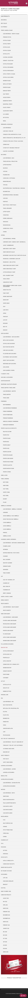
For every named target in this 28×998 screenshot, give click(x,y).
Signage (5, 826)
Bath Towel (6, 482)
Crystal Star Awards (8, 67)
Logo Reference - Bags (8, 158)
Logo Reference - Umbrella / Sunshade (12, 509)
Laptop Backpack (7, 164)
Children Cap (6, 583)
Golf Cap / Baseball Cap (9, 579)
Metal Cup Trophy (7, 84)
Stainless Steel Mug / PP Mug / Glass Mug (13, 141)
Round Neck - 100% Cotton (9, 262)
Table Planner (6, 572)
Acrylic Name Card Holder (9, 637)
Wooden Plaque (7, 80)
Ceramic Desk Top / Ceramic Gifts (11, 664)
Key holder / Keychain (6, 870)
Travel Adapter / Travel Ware (8, 387)
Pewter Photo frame (8, 461)
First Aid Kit (6, 758)
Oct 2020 (5, 938)
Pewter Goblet (6, 445)
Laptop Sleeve (6, 211)
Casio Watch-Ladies (7, 813)
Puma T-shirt (6, 293)
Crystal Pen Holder (8, 63)
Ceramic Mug (6, 144)
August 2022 (6, 898)
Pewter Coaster (7, 451)
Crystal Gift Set (7, 684)
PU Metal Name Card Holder (9, 620)
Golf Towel (6, 488)
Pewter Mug (6, 441)
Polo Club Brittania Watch (9, 802)
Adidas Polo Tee (7, 289)
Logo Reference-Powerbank (10, 408)
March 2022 (5, 908)
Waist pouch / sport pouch (9, 204)
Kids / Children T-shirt (8, 275)
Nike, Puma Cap (6, 586)
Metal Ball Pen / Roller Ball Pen (11, 708)
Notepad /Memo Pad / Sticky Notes (11, 552)
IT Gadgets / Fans (5, 373)
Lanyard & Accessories (6, 765)
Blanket (5, 498)
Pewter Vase (6, 448)
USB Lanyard (6, 367)
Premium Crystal (7, 37)
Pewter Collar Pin (7, 465)
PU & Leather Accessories (7, 644)
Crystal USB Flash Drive (9, 343)
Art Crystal (6, 117)
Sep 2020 (5, 941)
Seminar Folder (7, 566)
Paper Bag (5, 853)
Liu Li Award (6, 114)
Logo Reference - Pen (8, 701)
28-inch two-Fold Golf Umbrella (10, 519)
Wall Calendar (6, 559)
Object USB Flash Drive (8, 360)
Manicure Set (6, 752)
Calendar (5, 556)
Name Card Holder (5, 613)
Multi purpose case (8, 823)
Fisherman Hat (6, 589)
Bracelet (5, 884)
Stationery (5, 677)
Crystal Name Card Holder (9, 627)
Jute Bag (5, 171)
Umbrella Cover (7, 535)
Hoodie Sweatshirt (7, 296)
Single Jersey (6, 278)
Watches (3, 789)
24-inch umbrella (7, 525)
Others (5, 231)
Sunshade (5, 512)
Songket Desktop (7, 671)
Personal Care (4, 694)
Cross (4, 725)
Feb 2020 (5, 948)
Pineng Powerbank (7, 411)
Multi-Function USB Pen (8, 346)
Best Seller (4, 23)
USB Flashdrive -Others (8, 370)
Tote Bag (5, 184)
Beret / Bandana (7, 593)
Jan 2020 (5, 945)
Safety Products (5, 755)
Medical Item (4, 775)
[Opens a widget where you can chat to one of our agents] (23, 995)
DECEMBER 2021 (6, 915)
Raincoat (5, 330)
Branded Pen (6, 718)
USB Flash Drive (5, 333)
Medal (4, 120)
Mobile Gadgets (5, 600)
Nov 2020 (5, 935)
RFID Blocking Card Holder (9, 623)
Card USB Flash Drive (8, 350)
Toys (2, 843)
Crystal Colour (7, 50)
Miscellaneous (4, 816)
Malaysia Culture (7, 431)
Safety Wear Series (8, 762)
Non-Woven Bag (6, 225)
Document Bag (6, 191)
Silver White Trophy (8, 110)
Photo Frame (6, 674)
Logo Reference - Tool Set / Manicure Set (13, 741)
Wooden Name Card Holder (9, 640)
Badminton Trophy (7, 100)
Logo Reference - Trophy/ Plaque (11, 33)
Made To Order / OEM (6, 891)
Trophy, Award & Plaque (7, 30)
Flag (4, 819)
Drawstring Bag (7, 181)
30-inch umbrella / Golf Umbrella (11, 515)
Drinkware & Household (7, 124)
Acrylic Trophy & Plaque (9, 73)
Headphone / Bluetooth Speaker (9, 384)
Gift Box (5, 850)
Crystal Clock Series (8, 77)
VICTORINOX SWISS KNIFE (8, 748)
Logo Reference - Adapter (9, 391)
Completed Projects (6, 894)
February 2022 (6, 911)
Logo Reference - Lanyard (9, 769)
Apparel (3, 235)
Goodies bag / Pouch (8, 228)
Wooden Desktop (7, 667)
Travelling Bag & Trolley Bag (10, 161)
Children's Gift (4, 840)
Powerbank (4, 401)
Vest (4, 306)
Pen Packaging (6, 735)
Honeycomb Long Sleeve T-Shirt (10, 265)
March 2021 (5, 921)
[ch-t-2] (14, 964)
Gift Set (3, 681)
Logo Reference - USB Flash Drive (11, 336)
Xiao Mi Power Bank (7, 414)
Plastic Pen (6, 715)
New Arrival (4, 19)
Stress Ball (6, 833)
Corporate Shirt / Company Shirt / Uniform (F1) (14, 241)
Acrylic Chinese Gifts (8, 860)
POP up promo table (8, 829)
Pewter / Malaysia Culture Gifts (9, 428)
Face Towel (6, 495)
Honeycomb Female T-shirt (9, 268)
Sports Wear (6, 303)
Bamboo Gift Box (7, 691)
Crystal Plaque (7, 40)
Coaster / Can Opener (8, 151)
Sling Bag (5, 198)
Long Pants (5, 309)
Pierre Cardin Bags (7, 218)
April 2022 (5, 904)
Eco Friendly (4, 26)
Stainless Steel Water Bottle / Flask (12, 134)
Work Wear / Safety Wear (9, 248)
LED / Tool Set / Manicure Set (8, 738)
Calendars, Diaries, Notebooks (8, 539)
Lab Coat (5, 319)
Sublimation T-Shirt (7, 282)
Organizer (5, 569)
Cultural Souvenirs (8, 57)
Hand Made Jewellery (8, 881)
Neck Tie (5, 326)
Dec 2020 (5, 931)
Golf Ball (3, 887)
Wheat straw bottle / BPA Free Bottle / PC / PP (14, 137)
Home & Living (4, 475)
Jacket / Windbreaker (8, 245)
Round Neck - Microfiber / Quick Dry (11, 258)
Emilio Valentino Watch (8, 799)
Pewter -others (7, 471)
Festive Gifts (4, 857)
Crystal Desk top (7, 654)
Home (2, 10)
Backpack (5, 168)
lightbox (3, 972)
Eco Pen (5, 711)
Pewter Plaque (6, 87)
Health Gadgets (5, 603)
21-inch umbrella (7, 529)
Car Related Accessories (7, 779)
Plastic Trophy (6, 107)
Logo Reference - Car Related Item (11, 782)
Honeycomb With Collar (9, 252)
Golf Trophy (6, 94)
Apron (4, 313)
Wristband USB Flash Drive (9, 363)
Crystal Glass (6, 47)
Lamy (4, 731)
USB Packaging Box (5, 380)
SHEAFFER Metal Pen (8, 728)
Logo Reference (7, 127)
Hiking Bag (5, 221)
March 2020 (5, 951)
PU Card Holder (7, 633)
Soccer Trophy (6, 97)
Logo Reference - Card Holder (10, 617)
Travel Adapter (7, 394)
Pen (2, 698)
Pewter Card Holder (8, 458)
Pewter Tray (6, 434)
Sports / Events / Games (7, 596)
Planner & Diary (7, 546)
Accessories (4, 874)
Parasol (5, 532)
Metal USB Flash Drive (8, 340)
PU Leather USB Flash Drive (9, 353)
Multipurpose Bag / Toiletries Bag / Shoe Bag (14, 188)
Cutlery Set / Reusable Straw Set (11, 147)
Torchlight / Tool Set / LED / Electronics (13, 745)
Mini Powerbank (7, 404)
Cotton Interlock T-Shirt (9, 272)
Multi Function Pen (7, 704)
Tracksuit (5, 316)
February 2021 (6, 925)
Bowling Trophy (7, 90)
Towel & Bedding (5, 478)
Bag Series (3, 154)
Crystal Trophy (7, 43)
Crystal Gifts (6, 53)
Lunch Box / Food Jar (8, 131)
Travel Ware (6, 397)
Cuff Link (5, 877)
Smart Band (6, 796)
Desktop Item (6, 10)
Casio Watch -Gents (7, 806)
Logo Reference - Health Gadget (11, 606)
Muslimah (5, 323)
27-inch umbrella (7, 522)
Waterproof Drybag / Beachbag (10, 194)
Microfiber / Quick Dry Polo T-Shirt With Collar (14, 255)
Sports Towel (6, 492)
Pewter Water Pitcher (8, 468)
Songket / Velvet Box (8, 60)
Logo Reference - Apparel (9, 238)
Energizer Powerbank (8, 424)
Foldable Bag (6, 174)
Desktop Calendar (7, 562)
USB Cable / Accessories (7, 377)
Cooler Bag (6, 215)
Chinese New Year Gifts (8, 863)
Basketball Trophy (7, 104)
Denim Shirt (6, 299)
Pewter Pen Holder (7, 455)
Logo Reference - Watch (9, 792)
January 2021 (6, 928)
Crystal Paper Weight (8, 70)
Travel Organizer (7, 208)
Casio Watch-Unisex (7, 809)
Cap (2, 576)
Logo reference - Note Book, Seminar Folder (14, 542)
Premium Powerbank (8, 418)
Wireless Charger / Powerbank (10, 421)
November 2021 (6, 918)
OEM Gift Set (6, 687)
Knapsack (5, 201)
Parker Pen (6, 721)
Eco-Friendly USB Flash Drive (10, 356)
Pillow (4, 502)
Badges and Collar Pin (6, 867)
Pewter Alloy (6, 657)
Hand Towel (6, 485)
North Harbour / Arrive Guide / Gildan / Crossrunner (12, 286)
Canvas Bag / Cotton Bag (9, 178)
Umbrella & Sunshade (6, 505)
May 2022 (5, 901)
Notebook (5, 549)
